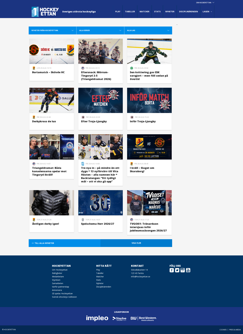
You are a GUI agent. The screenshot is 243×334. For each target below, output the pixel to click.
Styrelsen (56, 280)
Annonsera (57, 290)
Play (117, 11)
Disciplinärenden (188, 11)
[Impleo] (97, 318)
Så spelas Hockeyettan (62, 293)
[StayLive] (119, 318)
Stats (157, 11)
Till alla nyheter (44, 243)
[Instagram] (183, 270)
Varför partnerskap (60, 286)
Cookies (223, 329)
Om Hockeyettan (60, 269)
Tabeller (130, 11)
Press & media (235, 329)
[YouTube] (188, 270)
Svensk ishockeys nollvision (64, 296)
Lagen (206, 11)
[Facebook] (172, 270)
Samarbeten (57, 283)
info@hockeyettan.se (140, 276)
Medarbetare (58, 276)
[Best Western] (144, 318)
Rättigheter (57, 273)
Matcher (144, 11)
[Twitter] (177, 270)
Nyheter (169, 11)
